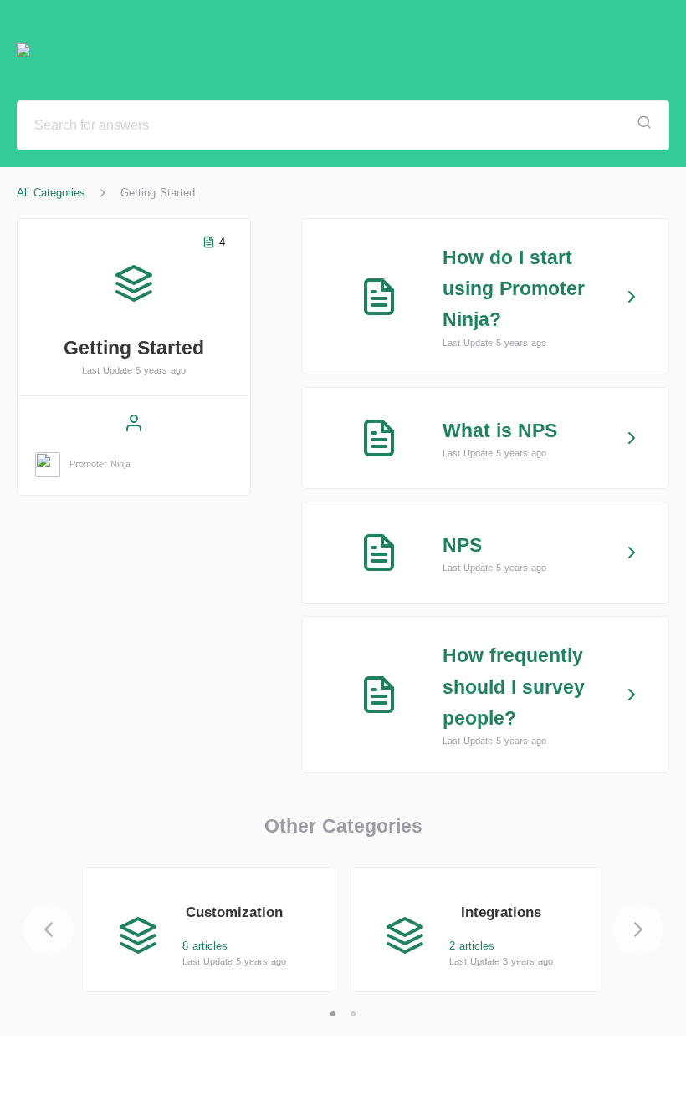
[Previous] (48, 929)
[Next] (638, 929)
